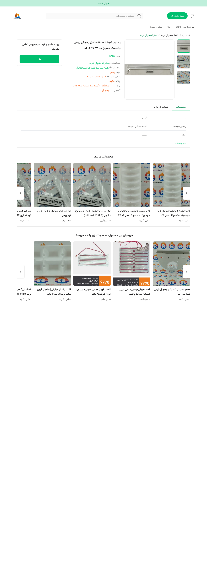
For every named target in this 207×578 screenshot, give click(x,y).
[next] (20, 193)
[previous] (186, 193)
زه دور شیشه (102, 68)
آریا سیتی (186, 35)
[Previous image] (129, 70)
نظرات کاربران (161, 107)
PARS (112, 56)
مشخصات (181, 107)
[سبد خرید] (192, 16)
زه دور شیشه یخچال (86, 68)
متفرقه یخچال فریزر (148, 35)
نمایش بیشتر (180, 143)
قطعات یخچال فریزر (169, 35)
